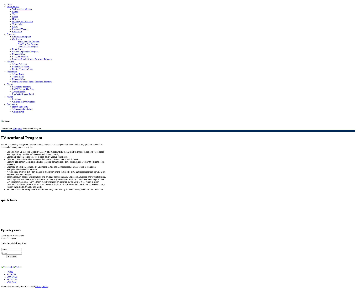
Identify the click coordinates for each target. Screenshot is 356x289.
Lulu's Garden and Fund (23, 94)
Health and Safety (20, 107)
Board (15, 16)
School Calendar (19, 64)
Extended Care (18, 54)
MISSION (11, 274)
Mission (4, 210)
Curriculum (17, 39)
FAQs (15, 26)
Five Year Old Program (28, 46)
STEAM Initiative (20, 56)
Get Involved (18, 112)
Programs (11, 34)
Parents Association (20, 67)
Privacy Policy (41, 286)
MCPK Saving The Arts (23, 89)
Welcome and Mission (22, 9)
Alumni (10, 97)
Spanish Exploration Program (25, 51)
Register (4, 220)
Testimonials (17, 24)
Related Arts (17, 49)
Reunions (16, 99)
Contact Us (17, 31)
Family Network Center (22, 69)
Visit (3, 215)
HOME (10, 272)
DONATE (11, 282)
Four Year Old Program (28, 44)
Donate (4, 225)
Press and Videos (19, 29)
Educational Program (21, 36)
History (15, 19)
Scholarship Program (21, 87)
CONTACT (12, 277)
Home (9, 4)
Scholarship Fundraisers (22, 109)
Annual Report (18, 92)
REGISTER (12, 279)
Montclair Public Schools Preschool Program (32, 59)
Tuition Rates (18, 77)
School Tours (18, 74)
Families (10, 61)
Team (14, 14)
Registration (12, 72)
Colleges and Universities (23, 102)
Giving (10, 84)
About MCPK (13, 6)
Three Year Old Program (28, 41)
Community (12, 104)
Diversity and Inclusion (22, 21)
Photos (15, 11)
